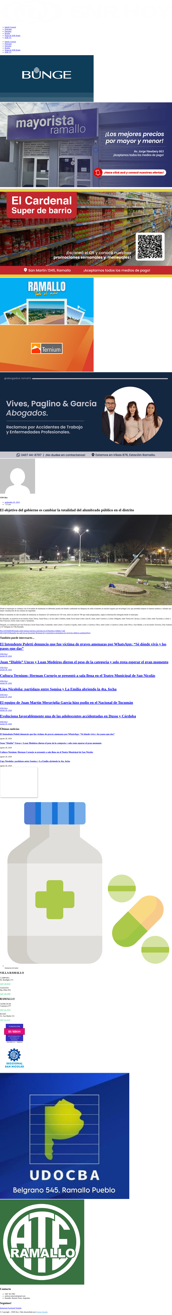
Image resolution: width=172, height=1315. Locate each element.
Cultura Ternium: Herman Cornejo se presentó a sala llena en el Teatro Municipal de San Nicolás (77, 675)
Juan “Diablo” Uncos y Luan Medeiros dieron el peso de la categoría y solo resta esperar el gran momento (84, 662)
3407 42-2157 (5, 1020)
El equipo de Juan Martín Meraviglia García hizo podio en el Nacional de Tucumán (66, 702)
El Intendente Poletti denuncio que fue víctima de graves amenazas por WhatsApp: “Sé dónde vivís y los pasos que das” (57, 734)
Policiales (8, 29)
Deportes (8, 31)
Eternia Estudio (42, 1312)
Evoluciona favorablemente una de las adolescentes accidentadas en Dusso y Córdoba (68, 716)
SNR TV (8, 38)
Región (7, 33)
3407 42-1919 (5, 1010)
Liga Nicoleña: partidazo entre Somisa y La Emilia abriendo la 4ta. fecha (58, 689)
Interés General (10, 27)
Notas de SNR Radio (12, 36)
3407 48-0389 (5, 994)
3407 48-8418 (5, 984)
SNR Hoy (3, 654)
